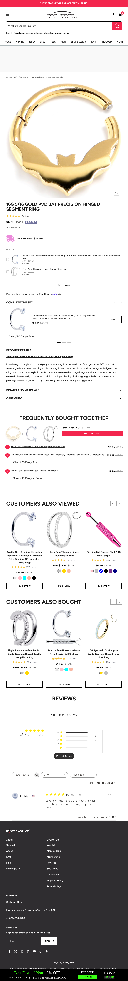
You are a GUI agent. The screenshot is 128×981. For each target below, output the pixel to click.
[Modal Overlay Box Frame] (64, 975)
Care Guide (53, 874)
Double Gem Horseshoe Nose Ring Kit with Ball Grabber (64, 652)
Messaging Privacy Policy (105, 969)
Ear (93, 41)
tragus (66, 33)
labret (46, 33)
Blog (8, 862)
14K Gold (106, 41)
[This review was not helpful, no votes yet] (113, 817)
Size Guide (52, 868)
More (120, 41)
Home (9, 77)
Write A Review (64, 756)
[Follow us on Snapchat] (47, 951)
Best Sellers (79, 41)
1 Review (24, 216)
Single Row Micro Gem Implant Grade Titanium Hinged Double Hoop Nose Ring (24, 654)
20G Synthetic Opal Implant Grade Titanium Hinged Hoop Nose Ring (103, 654)
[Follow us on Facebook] (9, 951)
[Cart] (120, 15)
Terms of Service (66, 969)
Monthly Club (54, 851)
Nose (8, 41)
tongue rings (56, 33)
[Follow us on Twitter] (15, 951)
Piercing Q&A (13, 868)
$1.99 (42, 41)
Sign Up (49, 941)
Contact (10, 845)
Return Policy (54, 886)
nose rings (28, 33)
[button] (113, 503)
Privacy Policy (83, 969)
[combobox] (54, 775)
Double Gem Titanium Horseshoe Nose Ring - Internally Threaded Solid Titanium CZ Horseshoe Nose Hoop (24, 557)
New (63, 41)
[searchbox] (23, 774)
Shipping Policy (55, 880)
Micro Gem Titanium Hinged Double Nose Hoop (64, 554)
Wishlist (51, 845)
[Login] (113, 15)
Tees (53, 41)
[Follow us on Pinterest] (28, 951)
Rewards (51, 862)
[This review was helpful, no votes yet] (107, 817)
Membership (53, 856)
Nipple (20, 41)
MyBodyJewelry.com (64, 962)
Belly (31, 41)
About (9, 851)
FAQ (8, 856)
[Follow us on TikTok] (40, 951)
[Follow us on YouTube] (34, 951)
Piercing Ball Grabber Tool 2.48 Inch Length (104, 554)
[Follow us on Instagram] (22, 951)
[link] (15, 578)
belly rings (38, 33)
